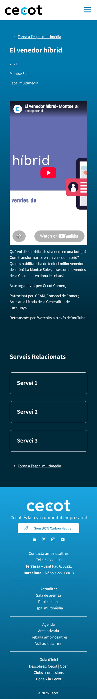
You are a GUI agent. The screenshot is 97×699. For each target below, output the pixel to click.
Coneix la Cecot (48, 679)
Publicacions (48, 601)
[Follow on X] (44, 539)
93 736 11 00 (51, 559)
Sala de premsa (48, 595)
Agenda (48, 624)
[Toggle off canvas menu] (72, 10)
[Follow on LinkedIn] (34, 539)
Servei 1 (27, 382)
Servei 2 (27, 411)
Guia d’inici (49, 659)
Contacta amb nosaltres (49, 553)
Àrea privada (48, 630)
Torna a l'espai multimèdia (39, 36)
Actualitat (48, 588)
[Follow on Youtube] (62, 539)
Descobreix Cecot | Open (49, 666)
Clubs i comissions (49, 672)
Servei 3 (27, 440)
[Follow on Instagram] (53, 539)
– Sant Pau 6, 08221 (48, 566)
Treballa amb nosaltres (49, 637)
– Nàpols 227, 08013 (49, 572)
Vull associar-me (48, 643)
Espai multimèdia (48, 608)
